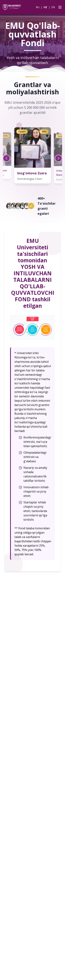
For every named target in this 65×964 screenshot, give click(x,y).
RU (37, 7)
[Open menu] (59, 7)
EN (53, 7)
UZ (45, 7)
